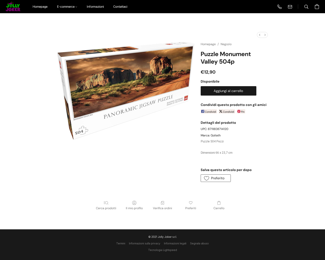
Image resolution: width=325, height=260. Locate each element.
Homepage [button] (40, 6)
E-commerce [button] (66, 6)
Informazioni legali (175, 243)
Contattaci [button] (120, 6)
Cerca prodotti (106, 208)
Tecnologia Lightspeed (162, 250)
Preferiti (190, 208)
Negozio (226, 44)
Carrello (218, 208)
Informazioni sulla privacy (144, 243)
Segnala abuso (199, 243)
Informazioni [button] (95, 6)
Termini (120, 243)
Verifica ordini (162, 208)
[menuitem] (259, 35)
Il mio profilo (134, 208)
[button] (13, 6)
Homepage (208, 44)
